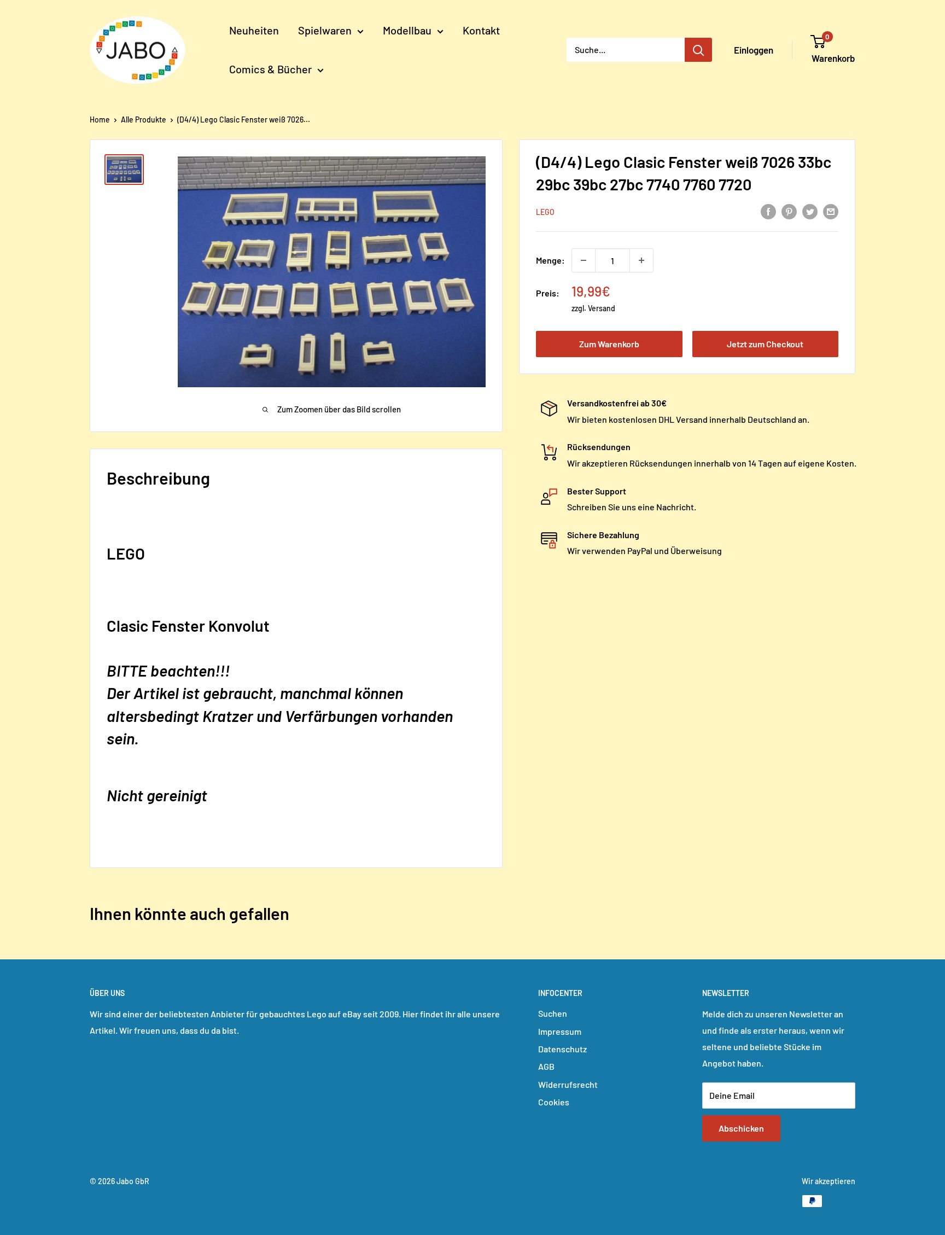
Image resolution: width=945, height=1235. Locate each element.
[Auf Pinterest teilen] (789, 210)
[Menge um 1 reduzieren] (583, 260)
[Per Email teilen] (830, 210)
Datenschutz (562, 1049)
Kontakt (481, 30)
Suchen (552, 1013)
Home (100, 119)
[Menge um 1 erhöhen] (641, 260)
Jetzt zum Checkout (765, 344)
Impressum (559, 1031)
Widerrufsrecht (568, 1084)
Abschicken (741, 1128)
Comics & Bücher (270, 68)
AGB (546, 1066)
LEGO (545, 212)
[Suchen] (698, 50)
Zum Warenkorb (609, 344)
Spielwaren (325, 30)
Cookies (553, 1102)
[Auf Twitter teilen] (810, 210)
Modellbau (407, 30)
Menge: (550, 260)
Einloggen (753, 49)
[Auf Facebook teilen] (768, 210)
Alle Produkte (143, 119)
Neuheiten (254, 30)
